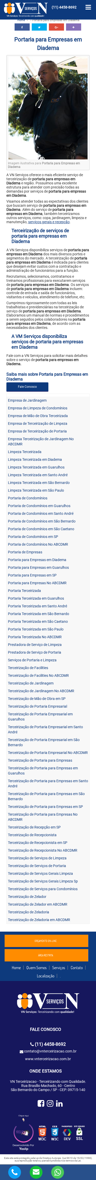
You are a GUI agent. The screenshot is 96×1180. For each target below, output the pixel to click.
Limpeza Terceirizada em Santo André (38, 475)
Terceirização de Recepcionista (32, 835)
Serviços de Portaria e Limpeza (32, 660)
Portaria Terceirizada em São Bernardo (38, 614)
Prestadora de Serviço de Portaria (34, 652)
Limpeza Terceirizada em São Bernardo (39, 483)
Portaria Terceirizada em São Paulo (35, 629)
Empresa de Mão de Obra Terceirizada (38, 416)
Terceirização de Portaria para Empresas (40, 760)
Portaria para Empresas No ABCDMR (37, 583)
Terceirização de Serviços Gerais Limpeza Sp (43, 881)
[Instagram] (50, 1103)
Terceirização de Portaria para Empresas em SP (45, 807)
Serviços (58, 967)
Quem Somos (36, 967)
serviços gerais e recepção (49, 222)
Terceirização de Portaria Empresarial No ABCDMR (48, 753)
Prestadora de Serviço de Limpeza (35, 645)
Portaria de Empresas (25, 552)
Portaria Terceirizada (24, 591)
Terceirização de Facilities (28, 668)
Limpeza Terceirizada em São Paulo (36, 490)
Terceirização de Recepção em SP (34, 827)
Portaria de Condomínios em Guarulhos (39, 506)
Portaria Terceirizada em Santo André (37, 606)
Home (21, 20)
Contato (77, 967)
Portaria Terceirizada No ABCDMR (35, 637)
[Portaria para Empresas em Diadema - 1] (48, 158)
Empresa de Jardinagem (27, 400)
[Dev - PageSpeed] (67, 1133)
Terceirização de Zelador (27, 897)
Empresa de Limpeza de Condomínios (37, 408)
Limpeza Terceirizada (24, 452)
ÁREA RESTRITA (45, 955)
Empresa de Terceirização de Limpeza (37, 423)
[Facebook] (41, 1103)
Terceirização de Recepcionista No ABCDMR (42, 850)
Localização (45, 975)
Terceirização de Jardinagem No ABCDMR (41, 691)
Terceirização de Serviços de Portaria (37, 866)
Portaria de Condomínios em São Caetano (41, 529)
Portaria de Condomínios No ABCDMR (38, 544)
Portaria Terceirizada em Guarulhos (36, 598)
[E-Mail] (36, 1172)
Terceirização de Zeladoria (28, 912)
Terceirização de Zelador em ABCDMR (37, 904)
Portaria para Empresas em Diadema (37, 560)
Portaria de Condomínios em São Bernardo (42, 521)
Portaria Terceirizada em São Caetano (38, 621)
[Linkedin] (59, 1103)
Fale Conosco (27, 387)
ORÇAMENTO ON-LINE (46, 941)
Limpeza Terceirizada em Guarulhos (36, 467)
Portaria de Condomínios (27, 498)
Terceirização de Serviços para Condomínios (43, 889)
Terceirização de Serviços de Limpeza (37, 858)
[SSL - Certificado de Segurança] (79, 1133)
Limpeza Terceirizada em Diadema (35, 459)
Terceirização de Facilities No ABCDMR (38, 675)
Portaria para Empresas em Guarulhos (38, 567)
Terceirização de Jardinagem (31, 683)
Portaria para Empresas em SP (32, 575)
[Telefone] (14, 1172)
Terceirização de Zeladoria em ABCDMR (39, 920)
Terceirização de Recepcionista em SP (37, 843)
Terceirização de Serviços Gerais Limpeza (40, 873)
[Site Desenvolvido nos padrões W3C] (42, 1133)
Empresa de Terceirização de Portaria (37, 431)
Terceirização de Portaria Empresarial (37, 706)
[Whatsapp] (57, 1172)
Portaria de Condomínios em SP (33, 537)
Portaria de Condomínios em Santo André (40, 513)
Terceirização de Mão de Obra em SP (37, 699)
